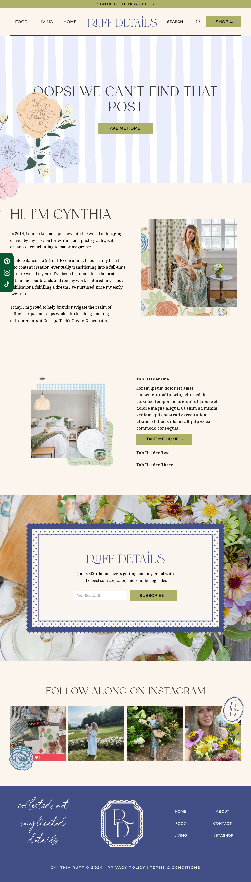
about (222, 811)
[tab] (178, 410)
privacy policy (126, 868)
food (21, 21)
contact (222, 823)
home (180, 811)
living (180, 835)
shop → (224, 21)
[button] (21, 22)
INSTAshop (223, 835)
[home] (122, 21)
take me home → (126, 128)
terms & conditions (175, 868)
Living (45, 21)
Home (69, 21)
